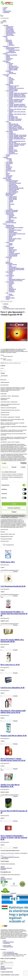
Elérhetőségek (6, 12)
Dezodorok (11, 110)
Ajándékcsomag (12, 133)
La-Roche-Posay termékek (11, 90)
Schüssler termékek (10, 31)
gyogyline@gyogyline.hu (12, 953)
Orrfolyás (8, 57)
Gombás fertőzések (13, 196)
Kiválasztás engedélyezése (14, 507)
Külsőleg (11, 42)
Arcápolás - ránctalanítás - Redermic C (17, 104)
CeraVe (7, 156)
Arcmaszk (11, 132)
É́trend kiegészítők (13, 217)
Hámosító (11, 236)
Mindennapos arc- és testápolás (15, 127)
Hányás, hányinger (13, 249)
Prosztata (11, 273)
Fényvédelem (11, 79)
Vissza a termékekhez (5, 974)
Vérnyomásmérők (12, 190)
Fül (9, 260)
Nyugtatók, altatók (10, 226)
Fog (7, 38)
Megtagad (14, 511)
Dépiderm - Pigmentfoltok (14, 125)
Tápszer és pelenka (10, 35)
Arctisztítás (11, 91)
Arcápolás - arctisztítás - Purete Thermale (17, 135)
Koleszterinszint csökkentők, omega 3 (17, 279)
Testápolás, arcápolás (13, 89)
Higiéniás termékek (13, 232)
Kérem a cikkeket (4, 858)
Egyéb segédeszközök (13, 191)
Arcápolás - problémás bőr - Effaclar (16, 99)
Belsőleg (10, 43)
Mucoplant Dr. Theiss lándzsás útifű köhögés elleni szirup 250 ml (13, 711)
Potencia (10, 274)
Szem (10, 258)
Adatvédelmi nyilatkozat (8, 942)
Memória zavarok (10, 225)
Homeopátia (5, 46)
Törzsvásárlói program (8, 946)
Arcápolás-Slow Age (13, 153)
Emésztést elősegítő (13, 255)
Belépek (2, 866)
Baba (10, 122)
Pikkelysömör (12, 239)
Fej (6, 37)
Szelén (7, 174)
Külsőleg (11, 243)
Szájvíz (10, 285)
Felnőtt (10, 159)
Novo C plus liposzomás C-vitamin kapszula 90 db (14, 308)
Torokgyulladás (9, 58)
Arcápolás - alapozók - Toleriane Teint (17, 105)
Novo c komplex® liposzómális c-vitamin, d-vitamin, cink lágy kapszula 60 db (14, 837)
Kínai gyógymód (9, 212)
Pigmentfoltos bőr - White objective (16, 88)
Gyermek (11, 80)
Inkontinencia (12, 270)
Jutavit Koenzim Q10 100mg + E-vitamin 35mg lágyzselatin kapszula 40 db (14, 613)
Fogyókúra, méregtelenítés (11, 211)
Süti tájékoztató (6, 943)
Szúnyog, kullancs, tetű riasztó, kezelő (17, 233)
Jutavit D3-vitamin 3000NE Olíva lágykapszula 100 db (12, 640)
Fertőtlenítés (11, 231)
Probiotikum (11, 252)
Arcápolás (11, 78)
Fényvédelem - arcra (13, 116)
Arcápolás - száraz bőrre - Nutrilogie (16, 144)
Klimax (10, 265)
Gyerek (10, 161)
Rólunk (4, 8)
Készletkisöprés (9, 27)
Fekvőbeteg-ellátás (13, 181)
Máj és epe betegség (13, 254)
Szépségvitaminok (13, 197)
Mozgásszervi (9, 41)
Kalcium (8, 164)
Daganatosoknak (9, 221)
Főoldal (5, 306)
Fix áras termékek (10, 30)
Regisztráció (3, 869)
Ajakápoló (11, 201)
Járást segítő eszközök (13, 186)
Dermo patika (6, 74)
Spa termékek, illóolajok (11, 193)
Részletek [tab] (14, 467)
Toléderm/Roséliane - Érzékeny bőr (16, 128)
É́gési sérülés (11, 228)
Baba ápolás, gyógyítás (14, 67)
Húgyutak (8, 262)
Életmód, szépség (7, 178)
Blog (4, 9)
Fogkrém (11, 284)
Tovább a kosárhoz (15, 974)
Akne (10, 77)
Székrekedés (11, 247)
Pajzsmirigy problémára (11, 222)
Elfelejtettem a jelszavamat (6, 868)
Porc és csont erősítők (10, 170)
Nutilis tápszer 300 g (8, 562)
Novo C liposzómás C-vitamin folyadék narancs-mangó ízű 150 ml (13, 759)
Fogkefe (10, 286)
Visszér (10, 278)
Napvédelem (11, 204)
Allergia (7, 242)
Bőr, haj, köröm (9, 195)
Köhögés (8, 56)
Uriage (7, 121)
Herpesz (10, 237)
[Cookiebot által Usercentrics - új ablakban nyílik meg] (20, 463)
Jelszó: (2, 963)
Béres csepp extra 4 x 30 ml (10, 664)
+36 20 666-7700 (10, 952)
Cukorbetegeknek (10, 214)
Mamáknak (8, 71)
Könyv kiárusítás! (10, 29)
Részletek (15, 571)
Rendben (14, 503)
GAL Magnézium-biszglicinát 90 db (13, 586)
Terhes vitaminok (12, 73)
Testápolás (11, 83)
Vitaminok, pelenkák (13, 68)
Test (9, 207)
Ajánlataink (5, 25)
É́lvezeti (10, 294)
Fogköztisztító (12, 291)
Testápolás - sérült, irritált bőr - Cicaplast (17, 114)
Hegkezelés (11, 241)
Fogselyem (11, 287)
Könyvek (8, 296)
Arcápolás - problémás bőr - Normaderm (17, 143)
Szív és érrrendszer (10, 275)
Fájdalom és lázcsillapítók (11, 54)
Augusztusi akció (9, 26)
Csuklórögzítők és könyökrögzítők (16, 188)
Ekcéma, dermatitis (13, 199)
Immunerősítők (9, 175)
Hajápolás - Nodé (12, 87)
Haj (9, 202)
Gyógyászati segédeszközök (12, 180)
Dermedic (8, 154)
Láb (9, 206)
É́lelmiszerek (11, 220)
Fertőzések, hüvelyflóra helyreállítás (16, 269)
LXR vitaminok (9, 34)
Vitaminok (8, 59)
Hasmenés (11, 248)
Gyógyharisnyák (12, 184)
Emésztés (8, 246)
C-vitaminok (8, 168)
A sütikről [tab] (23, 467)
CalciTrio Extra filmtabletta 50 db (12, 687)
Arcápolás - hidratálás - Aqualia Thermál (17, 136)
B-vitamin (8, 165)
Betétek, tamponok (13, 264)
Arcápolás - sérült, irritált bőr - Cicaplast (17, 109)
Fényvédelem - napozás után (15, 120)
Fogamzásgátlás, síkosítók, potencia (16, 268)
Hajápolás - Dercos (13, 149)
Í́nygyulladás (11, 283)
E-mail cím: (3, 961)
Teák (10, 218)
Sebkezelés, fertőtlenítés (14, 189)
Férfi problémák (9, 271)
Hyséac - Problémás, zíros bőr (15, 126)
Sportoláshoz (11, 45)
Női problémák (9, 263)
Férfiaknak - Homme (13, 151)
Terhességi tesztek (12, 267)
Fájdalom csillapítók (13, 69)
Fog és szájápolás (9, 281)
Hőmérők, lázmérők (13, 185)
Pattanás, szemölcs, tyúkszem (15, 238)
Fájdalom (5, 36)
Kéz (9, 205)
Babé (7, 75)
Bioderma (8, 84)
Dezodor (10, 209)
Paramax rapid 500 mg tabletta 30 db (14, 735)
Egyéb (4, 223)
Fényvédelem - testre (13, 117)
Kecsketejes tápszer (13, 66)
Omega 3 (8, 173)
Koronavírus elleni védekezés (15, 230)
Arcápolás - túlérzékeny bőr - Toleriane (17, 95)
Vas (7, 172)
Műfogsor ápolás (12, 289)
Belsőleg (10, 244)
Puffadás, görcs (12, 250)
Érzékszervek (9, 257)
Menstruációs (9, 40)
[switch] (24, 489)
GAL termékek (9, 163)
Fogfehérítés (11, 290)
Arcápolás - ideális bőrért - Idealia (16, 137)
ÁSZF (4, 940)
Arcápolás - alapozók (13, 146)
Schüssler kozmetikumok (14, 50)
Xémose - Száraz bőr (13, 130)
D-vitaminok (8, 177)
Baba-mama (5, 61)
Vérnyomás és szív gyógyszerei (15, 280)
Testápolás (11, 63)
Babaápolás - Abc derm (14, 85)
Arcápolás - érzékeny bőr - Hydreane (17, 94)
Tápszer (10, 64)
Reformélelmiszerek (10, 194)
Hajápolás (11, 82)
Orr (9, 259)
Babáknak (8, 62)
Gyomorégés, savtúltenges (14, 253)
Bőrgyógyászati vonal (13, 124)
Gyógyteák (11, 295)
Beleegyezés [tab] (5, 467)
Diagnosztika (9, 179)
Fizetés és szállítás (7, 945)
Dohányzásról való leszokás (12, 210)
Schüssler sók (12, 51)
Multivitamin (8, 158)
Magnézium (8, 169)
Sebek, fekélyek (12, 234)
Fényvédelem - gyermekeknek (15, 119)
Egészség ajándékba (10, 297)
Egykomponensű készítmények (12, 47)
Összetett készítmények (11, 52)
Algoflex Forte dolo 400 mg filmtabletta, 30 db (10, 785)
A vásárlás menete (7, 11)
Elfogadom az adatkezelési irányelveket (10, 857)
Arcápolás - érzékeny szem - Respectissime (18, 93)
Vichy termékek (9, 131)
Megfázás (5, 53)
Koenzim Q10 (9, 167)
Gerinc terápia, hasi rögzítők (15, 183)
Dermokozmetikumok (10, 32)
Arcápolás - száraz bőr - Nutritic (15, 100)
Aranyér (10, 276)
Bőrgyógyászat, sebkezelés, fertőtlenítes (14, 227)
